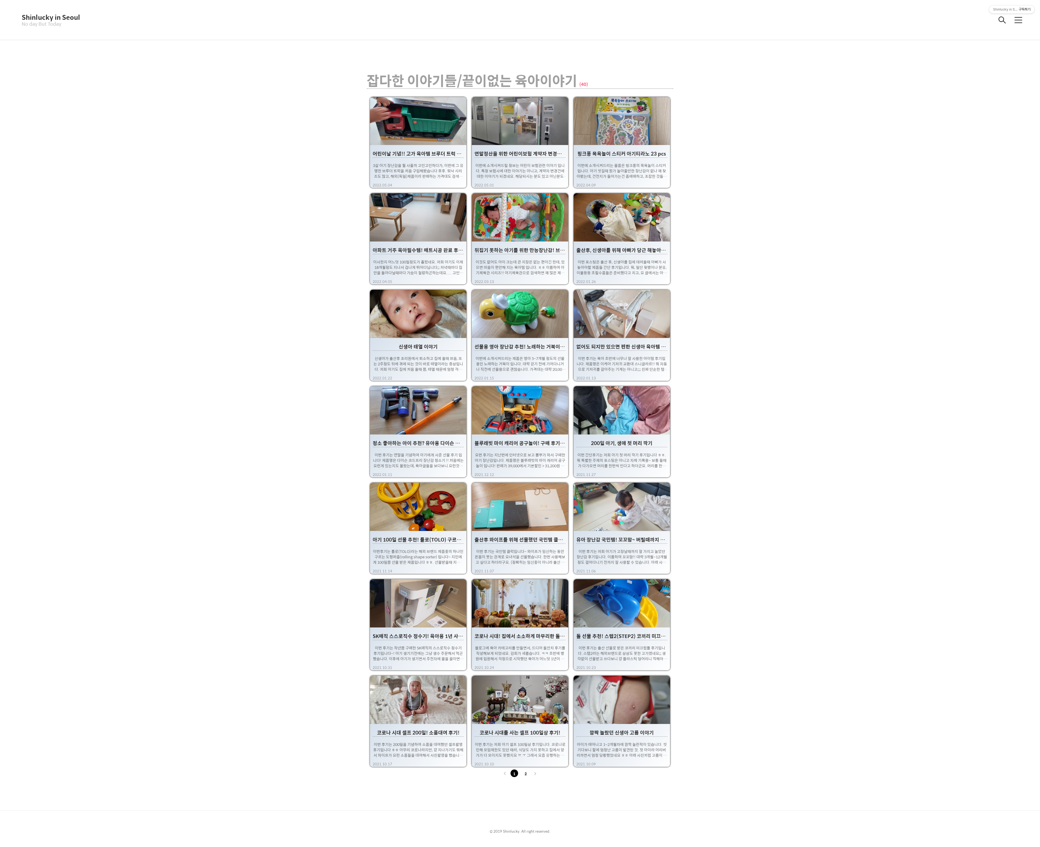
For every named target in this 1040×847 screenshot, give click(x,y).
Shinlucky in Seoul (49, 17)
